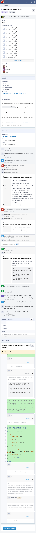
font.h (6, 336)
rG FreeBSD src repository (9, 136)
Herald (6, 153)
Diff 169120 (26, 236)
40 (5, 185)
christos (7, 85)
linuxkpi (7, 89)
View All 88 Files (18, 60)
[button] (34, 2)
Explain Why (30, 298)
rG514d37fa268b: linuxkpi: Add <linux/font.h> (14, 95)
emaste (8, 69)
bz (6, 66)
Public (13, 12)
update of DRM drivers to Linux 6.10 (20, 122)
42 (5, 188)
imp (7, 72)
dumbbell (13, 17)
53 (5, 204)
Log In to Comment (9, 528)
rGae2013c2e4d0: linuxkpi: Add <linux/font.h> (14, 93)
